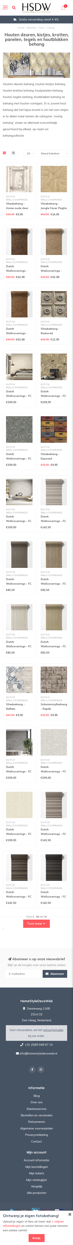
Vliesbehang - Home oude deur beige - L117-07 (17, 208)
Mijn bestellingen (36, 1167)
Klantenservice (37, 1109)
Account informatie (36, 1160)
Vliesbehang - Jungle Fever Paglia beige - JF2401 (54, 208)
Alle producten (36, 1193)
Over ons (37, 1102)
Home (21, 27)
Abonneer (56, 974)
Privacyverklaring (36, 1135)
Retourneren (36, 1122)
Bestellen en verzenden (37, 1115)
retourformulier (53, 1030)
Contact (36, 1141)
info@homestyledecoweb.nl (38, 1053)
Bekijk (37, 1238)
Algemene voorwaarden (36, 1128)
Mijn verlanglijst (36, 1180)
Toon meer (35, 923)
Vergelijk (36, 1186)
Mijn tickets (36, 1173)
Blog (36, 1096)
